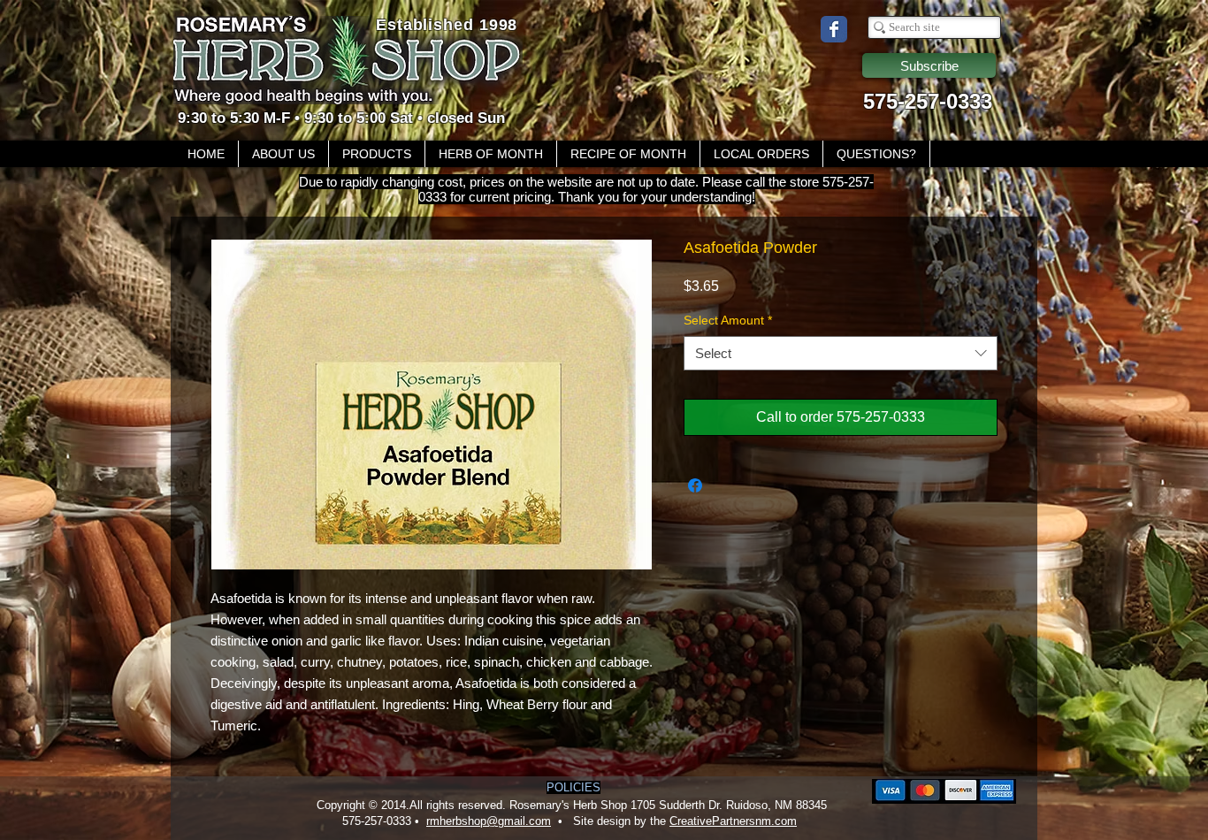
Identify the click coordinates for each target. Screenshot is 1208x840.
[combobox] (841, 353)
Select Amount (728, 320)
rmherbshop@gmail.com (488, 821)
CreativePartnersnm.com (733, 821)
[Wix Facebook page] (834, 29)
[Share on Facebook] (695, 485)
